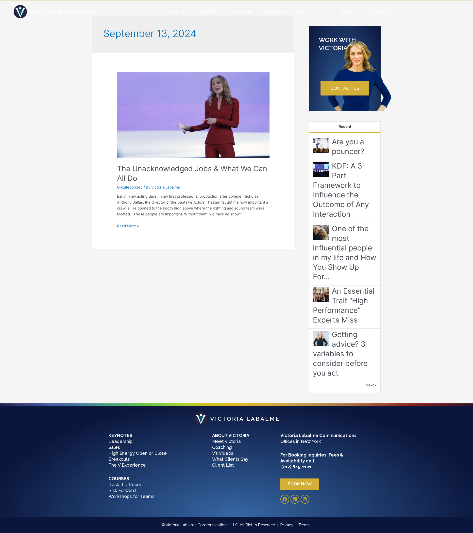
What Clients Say (230, 459)
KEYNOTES (207, 11)
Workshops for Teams (131, 496)
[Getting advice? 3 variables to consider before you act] (321, 338)
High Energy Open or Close (137, 453)
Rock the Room (124, 484)
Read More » (128, 226)
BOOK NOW (380, 11)
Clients (348, 11)
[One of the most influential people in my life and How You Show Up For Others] (321, 232)
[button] (345, 88)
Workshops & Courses (282, 11)
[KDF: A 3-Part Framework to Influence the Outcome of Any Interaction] (321, 169)
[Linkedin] (294, 499)
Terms (305, 525)
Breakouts (119, 459)
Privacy (287, 525)
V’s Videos (222, 453)
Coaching (241, 11)
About (178, 11)
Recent (344, 126)
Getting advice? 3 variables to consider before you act (340, 353)
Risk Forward (122, 490)
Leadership (120, 441)
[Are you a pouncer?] (321, 145)
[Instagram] (305, 499)
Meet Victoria (226, 441)
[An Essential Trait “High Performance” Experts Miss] (321, 295)
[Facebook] (284, 499)
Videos (326, 11)
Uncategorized (130, 187)
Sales (114, 447)
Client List (223, 465)
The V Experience (127, 465)
